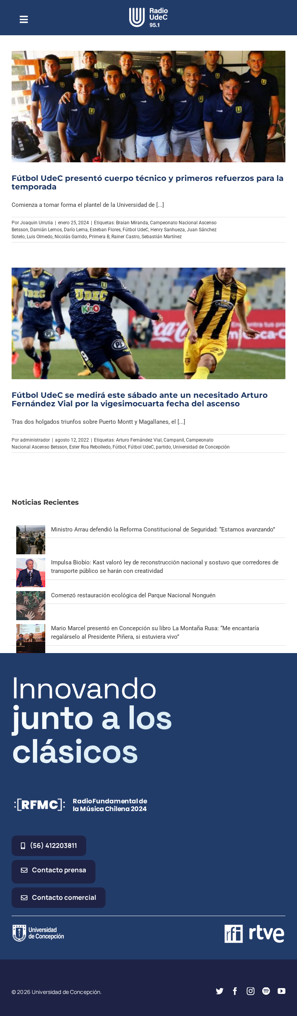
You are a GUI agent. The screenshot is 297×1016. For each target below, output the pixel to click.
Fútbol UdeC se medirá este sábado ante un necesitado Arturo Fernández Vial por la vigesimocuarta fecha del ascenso (140, 399)
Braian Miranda (132, 222)
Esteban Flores (105, 229)
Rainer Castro (125, 236)
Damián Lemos (46, 229)
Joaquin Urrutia (36, 222)
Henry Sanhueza (167, 229)
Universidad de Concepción (201, 447)
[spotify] (266, 991)
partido (163, 447)
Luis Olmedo (40, 236)
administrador (35, 440)
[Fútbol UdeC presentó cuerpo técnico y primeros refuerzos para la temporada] (148, 106)
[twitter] (220, 991)
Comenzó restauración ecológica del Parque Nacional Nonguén (133, 595)
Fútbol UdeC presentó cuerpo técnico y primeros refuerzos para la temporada (147, 182)
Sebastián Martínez (162, 236)
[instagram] (250, 991)
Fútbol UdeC (135, 229)
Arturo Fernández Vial (139, 440)
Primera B (99, 236)
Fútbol (119, 447)
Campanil (174, 440)
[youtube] (281, 991)
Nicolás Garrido (71, 236)
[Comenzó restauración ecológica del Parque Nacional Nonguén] (30, 595)
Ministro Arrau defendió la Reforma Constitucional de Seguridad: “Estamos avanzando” (163, 529)
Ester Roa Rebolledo (90, 447)
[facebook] (235, 991)
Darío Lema (76, 229)
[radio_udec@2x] (148, 10)
